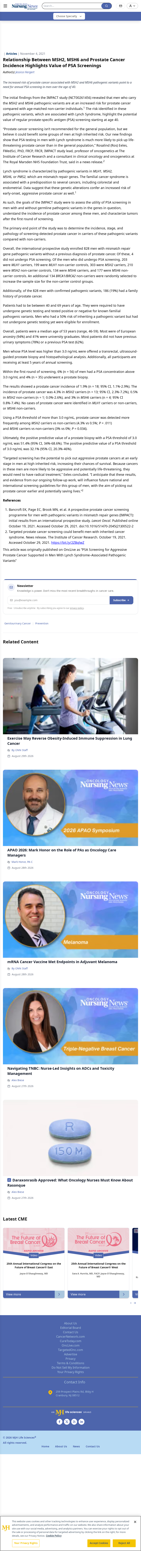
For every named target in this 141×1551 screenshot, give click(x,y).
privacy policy (77, 608)
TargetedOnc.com (70, 1350)
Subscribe (119, 600)
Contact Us (70, 1332)
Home (45, 1446)
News (76, 1446)
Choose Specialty (66, 16)
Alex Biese (18, 1080)
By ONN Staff (20, 750)
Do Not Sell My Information (71, 1367)
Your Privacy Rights (70, 1372)
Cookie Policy (54, 1535)
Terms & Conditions (70, 1363)
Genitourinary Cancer (17, 623)
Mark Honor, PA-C (22, 862)
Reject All (124, 1543)
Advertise (70, 1354)
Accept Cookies (99, 1543)
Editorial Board (70, 1328)
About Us (70, 1323)
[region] (70, 1533)
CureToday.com (70, 1341)
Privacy (70, 1359)
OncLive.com (70, 1345)
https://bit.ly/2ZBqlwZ (67, 542)
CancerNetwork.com (70, 1337)
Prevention (41, 623)
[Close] (135, 1522)
